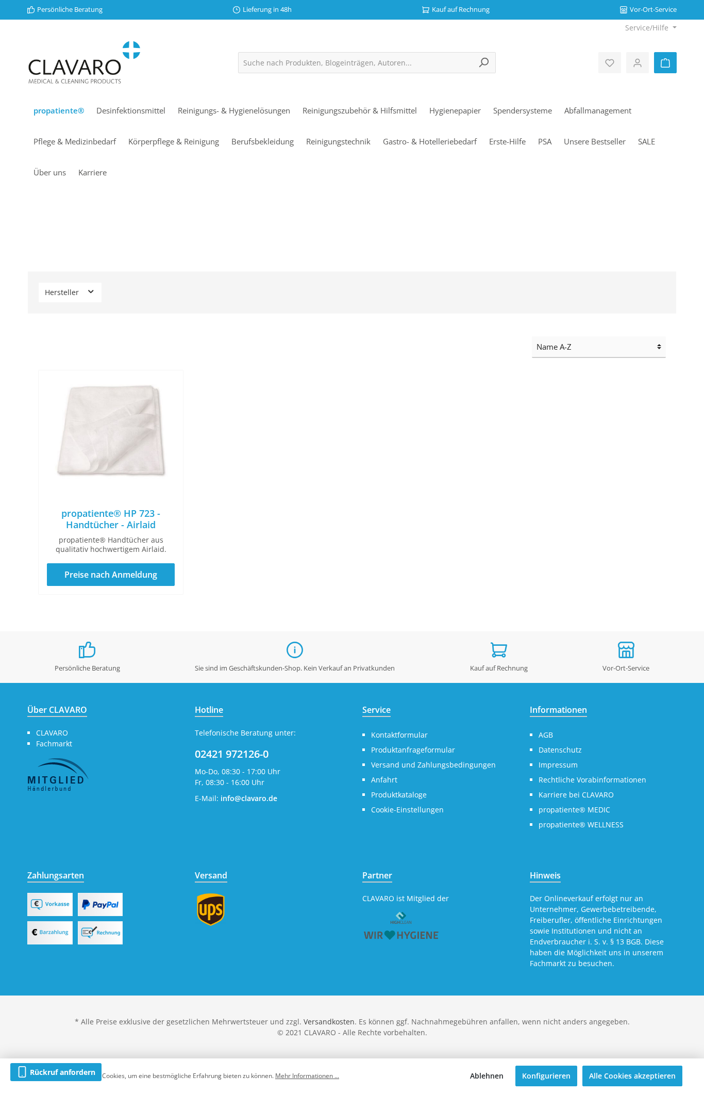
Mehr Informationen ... (307, 1075)
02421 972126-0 (232, 754)
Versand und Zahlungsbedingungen (433, 765)
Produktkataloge (399, 795)
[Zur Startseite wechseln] (84, 63)
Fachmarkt (54, 743)
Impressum (558, 765)
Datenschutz (560, 750)
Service (376, 709)
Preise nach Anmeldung (110, 574)
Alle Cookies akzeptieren (632, 1076)
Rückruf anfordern (61, 1072)
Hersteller (63, 292)
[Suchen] (484, 62)
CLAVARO (52, 733)
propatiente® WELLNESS (581, 824)
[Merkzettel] (609, 62)
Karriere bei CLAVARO (576, 795)
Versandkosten (329, 1021)
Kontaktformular (399, 735)
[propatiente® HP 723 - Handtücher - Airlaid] (111, 430)
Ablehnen (487, 1076)
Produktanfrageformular (413, 750)
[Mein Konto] (637, 62)
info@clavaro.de (249, 798)
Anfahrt (384, 780)
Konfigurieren (546, 1076)
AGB (546, 735)
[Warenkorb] (665, 62)
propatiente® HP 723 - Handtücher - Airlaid (110, 519)
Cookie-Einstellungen (407, 809)
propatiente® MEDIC (574, 809)
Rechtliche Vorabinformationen (592, 780)
